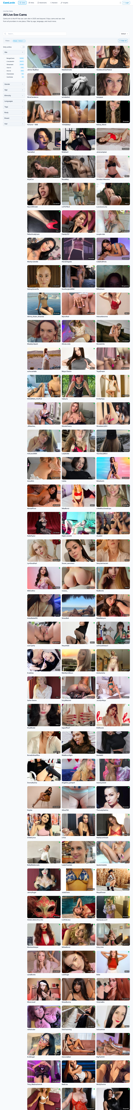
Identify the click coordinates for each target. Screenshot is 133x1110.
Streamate (10, 64)
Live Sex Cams (8, 11)
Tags (6, 107)
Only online (7, 47)
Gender (7, 84)
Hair (5, 124)
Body (6, 112)
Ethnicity (7, 95)
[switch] (23, 47)
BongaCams (10, 58)
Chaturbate (10, 74)
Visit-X (9, 67)
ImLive (9, 71)
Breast (6, 118)
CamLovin (9, 2)
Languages (8, 101)
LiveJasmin (10, 61)
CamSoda (10, 77)
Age (5, 90)
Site (5, 52)
